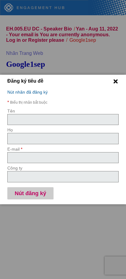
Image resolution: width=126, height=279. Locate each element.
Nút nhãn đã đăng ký (27, 92)
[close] (116, 81)
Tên (11, 111)
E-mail (14, 149)
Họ (10, 129)
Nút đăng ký (30, 193)
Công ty (14, 168)
